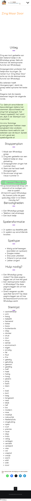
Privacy (3, 500)
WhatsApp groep (7, 60)
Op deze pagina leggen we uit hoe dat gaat (14, 286)
